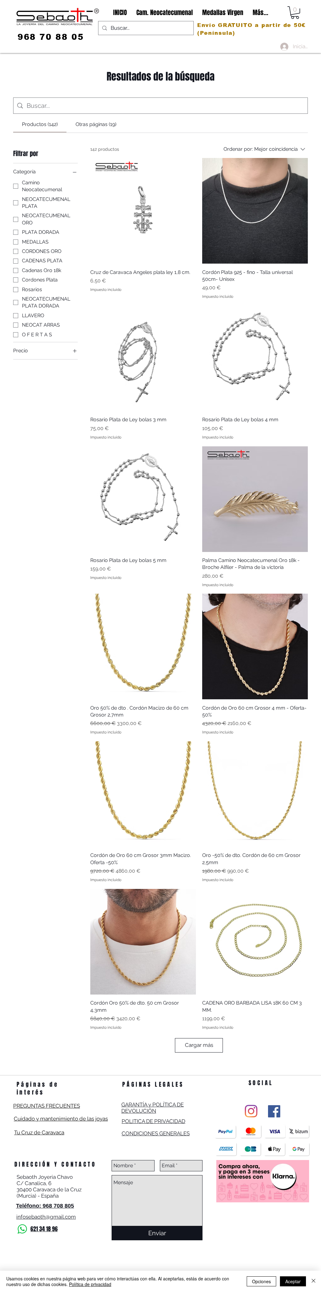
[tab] (39, 124)
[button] (295, 12)
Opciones (261, 1281)
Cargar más (199, 1045)
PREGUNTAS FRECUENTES (46, 1106)
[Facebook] (274, 1111)
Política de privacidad (90, 1284)
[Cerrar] (313, 1281)
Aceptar (293, 1281)
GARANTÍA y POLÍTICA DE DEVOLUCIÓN (152, 1107)
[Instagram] (251, 1111)
